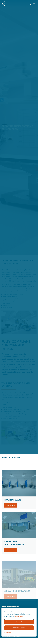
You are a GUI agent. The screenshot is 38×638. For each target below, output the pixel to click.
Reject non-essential (19, 628)
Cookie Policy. (19, 616)
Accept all (19, 622)
